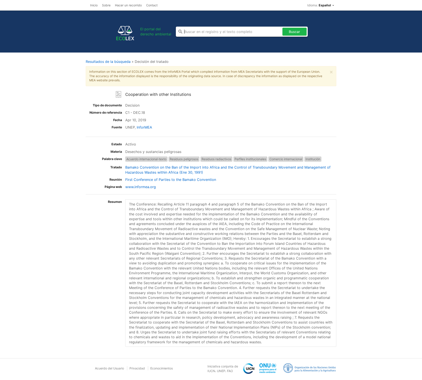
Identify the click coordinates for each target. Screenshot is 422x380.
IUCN (211, 371)
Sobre (106, 5)
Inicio (94, 5)
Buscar (294, 31)
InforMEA (144, 127)
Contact (152, 5)
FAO (230, 371)
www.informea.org (140, 187)
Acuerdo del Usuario (109, 368)
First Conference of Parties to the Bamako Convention (170, 179)
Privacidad (137, 368)
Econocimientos (161, 368)
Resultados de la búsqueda (108, 61)
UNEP (221, 371)
